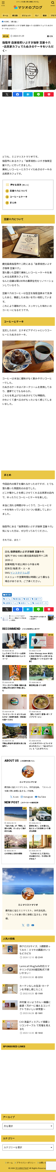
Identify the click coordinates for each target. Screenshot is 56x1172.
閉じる (25, 185)
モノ (37, 15)
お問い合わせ (45, 1162)
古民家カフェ (10, 603)
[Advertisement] (28, 127)
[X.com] (14, 797)
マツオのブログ (22, 1168)
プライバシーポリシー (25, 1162)
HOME (6, 21)
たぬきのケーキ (40, 603)
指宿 (27, 599)
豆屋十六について (17, 190)
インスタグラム (18, 572)
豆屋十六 (37, 599)
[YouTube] (40, 797)
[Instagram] (27, 797)
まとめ (11, 202)
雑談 (45, 15)
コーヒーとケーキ (17, 196)
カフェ (8, 599)
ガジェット (26, 15)
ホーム (5, 15)
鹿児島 (15, 15)
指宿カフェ (25, 603)
